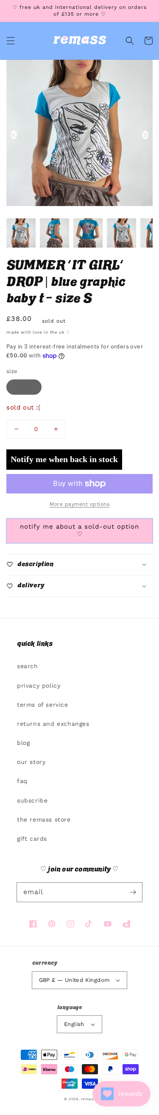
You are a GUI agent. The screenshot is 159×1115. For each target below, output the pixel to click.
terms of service (42, 704)
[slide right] (145, 134)
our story (31, 761)
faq (22, 781)
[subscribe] (132, 892)
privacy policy (38, 685)
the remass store (44, 819)
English (74, 1024)
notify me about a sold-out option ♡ (79, 530)
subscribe (32, 800)
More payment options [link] (79, 504)
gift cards (32, 838)
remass (88, 1099)
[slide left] (14, 134)
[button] (10, 40)
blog (23, 742)
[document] (79, 135)
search (27, 666)
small (24, 387)
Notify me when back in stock (64, 459)
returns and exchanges (53, 723)
